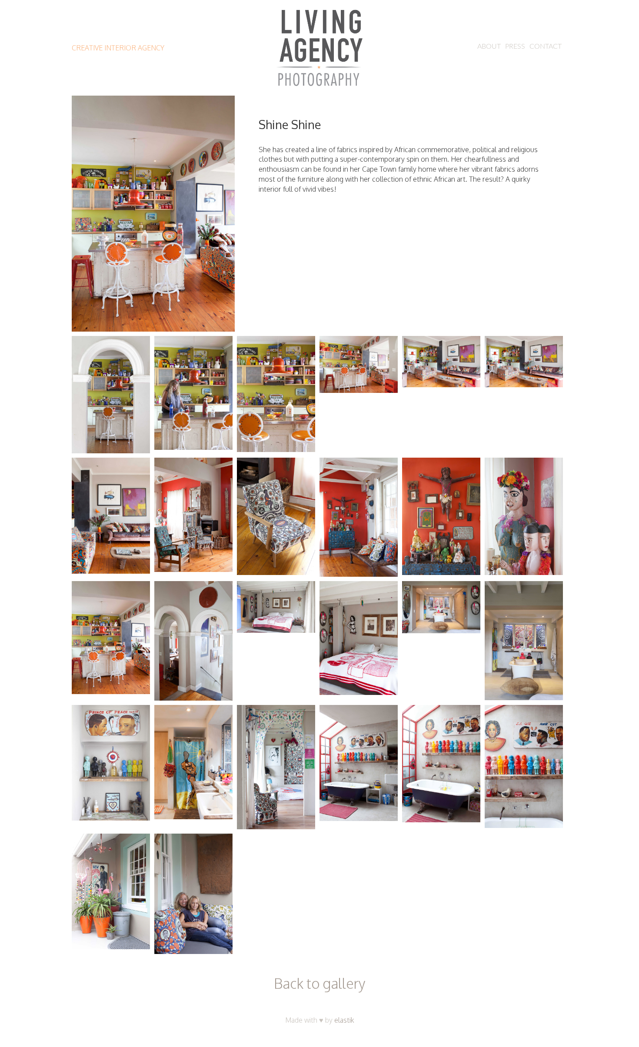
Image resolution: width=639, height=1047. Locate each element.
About (489, 46)
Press (515, 46)
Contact (545, 46)
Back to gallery (319, 983)
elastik (344, 1020)
